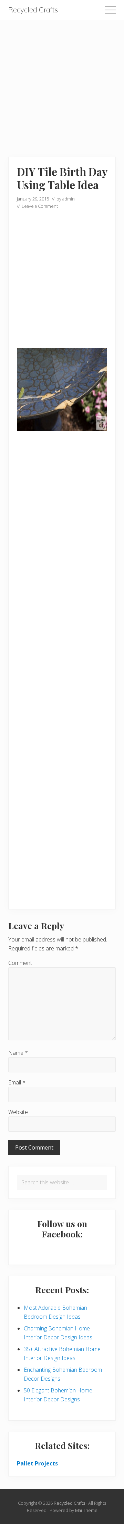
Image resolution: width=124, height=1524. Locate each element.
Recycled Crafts (33, 10)
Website (18, 1112)
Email (16, 1082)
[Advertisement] (62, 82)
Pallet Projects (37, 1463)
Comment (20, 963)
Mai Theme (86, 1510)
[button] (110, 10)
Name (18, 1053)
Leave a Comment (40, 206)
